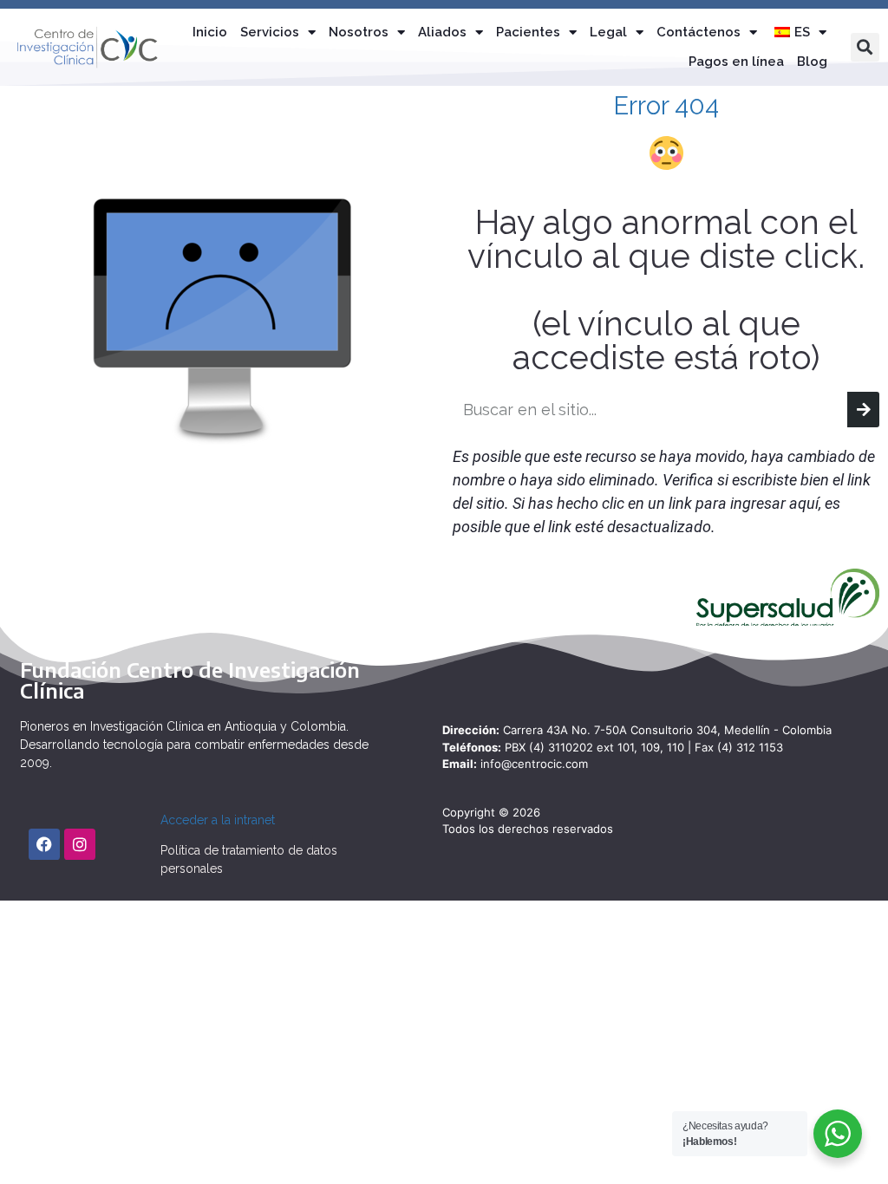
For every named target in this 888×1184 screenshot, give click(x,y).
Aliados (442, 32)
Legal (608, 32)
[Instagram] (79, 844)
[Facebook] (44, 844)
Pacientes (528, 32)
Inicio (210, 32)
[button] (865, 47)
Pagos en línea (736, 61)
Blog (812, 61)
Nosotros (358, 32)
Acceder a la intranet (217, 820)
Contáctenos (698, 32)
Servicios (269, 32)
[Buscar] (863, 409)
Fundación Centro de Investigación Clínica (190, 679)
